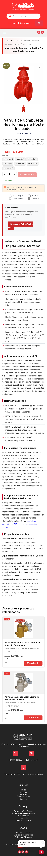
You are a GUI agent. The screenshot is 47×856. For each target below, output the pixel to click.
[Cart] (39, 23)
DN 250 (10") (32, 164)
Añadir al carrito (27, 174)
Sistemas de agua (11, 44)
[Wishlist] (6, 663)
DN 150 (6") (8, 164)
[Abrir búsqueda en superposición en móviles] (23, 16)
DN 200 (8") (20, 164)
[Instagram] (42, 32)
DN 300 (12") (8, 168)
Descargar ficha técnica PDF (20, 226)
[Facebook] (38, 32)
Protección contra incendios (26, 41)
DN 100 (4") (32, 159)
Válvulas (27, 44)
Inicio (7, 41)
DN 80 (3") (20, 159)
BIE (15, 524)
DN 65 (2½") (8, 159)
